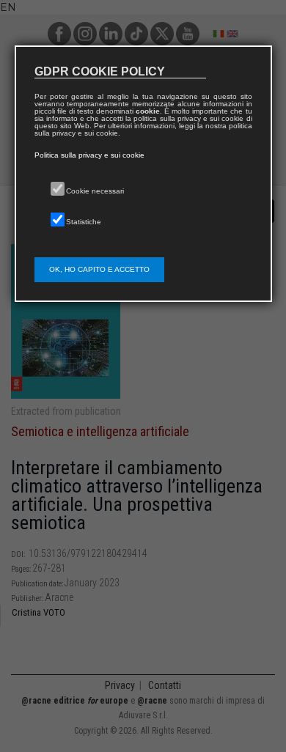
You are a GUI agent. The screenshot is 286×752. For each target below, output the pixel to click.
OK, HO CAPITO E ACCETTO (99, 269)
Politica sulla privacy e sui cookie (89, 155)
